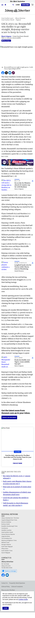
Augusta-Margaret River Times (9, 520)
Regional (18, 20)
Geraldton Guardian (6, 530)
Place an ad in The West (8, 590)
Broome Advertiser (6, 522)
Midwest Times (5, 542)
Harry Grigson (7, 40)
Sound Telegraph (5, 552)
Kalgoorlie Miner (5, 536)
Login (18, 5)
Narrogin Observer (6, 544)
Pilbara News (4, 548)
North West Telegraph (7, 546)
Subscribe (25, 5)
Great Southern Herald (7, 20)
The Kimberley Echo (6, 538)
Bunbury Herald (5, 524)
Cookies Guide (23, 599)
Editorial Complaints (17, 586)
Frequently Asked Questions (17, 583)
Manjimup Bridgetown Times (9, 540)
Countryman (4, 528)
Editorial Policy (5, 586)
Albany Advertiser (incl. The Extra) (10, 518)
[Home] (5, 5)
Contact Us (4, 583)
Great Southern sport (7, 18)
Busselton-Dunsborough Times (9, 526)
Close (5, 608)
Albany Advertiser (20, 18)
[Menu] (2, 4)
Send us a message (10, 571)
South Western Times (6, 550)
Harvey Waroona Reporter (8, 534)
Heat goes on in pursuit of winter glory (17, 487)
